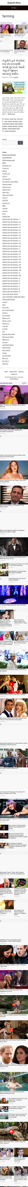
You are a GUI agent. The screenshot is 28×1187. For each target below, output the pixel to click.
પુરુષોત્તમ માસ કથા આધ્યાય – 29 (11, 270)
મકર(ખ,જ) (5, 307)
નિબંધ (4, 214)
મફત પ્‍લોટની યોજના (8, 310)
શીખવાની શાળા (6, 347)
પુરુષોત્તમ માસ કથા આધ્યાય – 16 (11, 238)
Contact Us (14, 374)
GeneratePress (14, 379)
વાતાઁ (3, 331)
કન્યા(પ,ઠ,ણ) (6, 173)
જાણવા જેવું (13, 119)
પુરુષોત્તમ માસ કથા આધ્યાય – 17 (11, 240)
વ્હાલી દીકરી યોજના (7, 345)
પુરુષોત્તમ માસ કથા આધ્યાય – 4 (11, 278)
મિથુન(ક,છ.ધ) (6, 318)
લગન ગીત (5, 326)
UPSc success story (8, 160)
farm (5, 121)
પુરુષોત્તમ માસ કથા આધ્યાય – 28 (11, 267)
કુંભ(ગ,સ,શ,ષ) (6, 179)
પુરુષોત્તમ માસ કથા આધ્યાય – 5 (11, 281)
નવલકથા (4, 208)
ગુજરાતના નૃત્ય (6, 187)
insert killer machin (8, 124)
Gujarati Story (14, 3)
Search (4, 139)
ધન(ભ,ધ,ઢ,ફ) (6, 203)
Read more (11, 114)
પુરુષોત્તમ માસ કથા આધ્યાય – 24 (11, 262)
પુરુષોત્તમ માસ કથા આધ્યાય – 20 (11, 251)
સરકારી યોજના (6, 356)
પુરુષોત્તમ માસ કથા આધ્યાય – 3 (11, 273)
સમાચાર (4, 353)
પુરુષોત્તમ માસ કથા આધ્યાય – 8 (11, 289)
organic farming (12, 126)
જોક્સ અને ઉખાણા (7, 195)
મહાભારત (4, 313)
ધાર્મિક (4, 206)
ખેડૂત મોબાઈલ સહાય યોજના (10, 182)
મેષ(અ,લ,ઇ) (5, 323)
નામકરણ (4, 211)
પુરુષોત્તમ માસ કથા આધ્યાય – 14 (11, 232)
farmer (10, 121)
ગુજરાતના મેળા (6, 190)
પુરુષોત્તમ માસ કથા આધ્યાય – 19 (11, 246)
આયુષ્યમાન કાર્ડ (6, 165)
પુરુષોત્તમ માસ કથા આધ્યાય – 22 (11, 256)
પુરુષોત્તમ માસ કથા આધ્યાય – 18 (11, 243)
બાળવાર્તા (4, 302)
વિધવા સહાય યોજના (8, 337)
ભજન (4, 305)
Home (6, 371)
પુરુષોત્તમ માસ (6, 216)
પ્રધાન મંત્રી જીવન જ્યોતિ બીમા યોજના (13, 297)
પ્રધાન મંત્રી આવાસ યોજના (10, 294)
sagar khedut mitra (14, 128)
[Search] (20, 143)
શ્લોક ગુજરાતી (6, 350)
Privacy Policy (13, 371)
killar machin (19, 124)
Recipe (4, 152)
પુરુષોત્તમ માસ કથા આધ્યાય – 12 (11, 227)
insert (20, 121)
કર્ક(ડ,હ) (4, 176)
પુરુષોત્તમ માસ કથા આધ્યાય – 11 (11, 224)
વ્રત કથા (4, 342)
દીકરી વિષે (5, 200)
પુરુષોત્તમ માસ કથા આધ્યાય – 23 (11, 259)
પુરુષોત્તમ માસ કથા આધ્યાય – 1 (11, 219)
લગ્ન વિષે (4, 329)
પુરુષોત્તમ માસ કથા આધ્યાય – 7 (11, 286)
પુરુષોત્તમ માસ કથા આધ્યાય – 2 (11, 248)
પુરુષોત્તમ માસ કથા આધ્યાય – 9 (11, 291)
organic (4, 126)
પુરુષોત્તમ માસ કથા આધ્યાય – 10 (11, 222)
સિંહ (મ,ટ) (5, 358)
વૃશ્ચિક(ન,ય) (5, 339)
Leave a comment (10, 131)
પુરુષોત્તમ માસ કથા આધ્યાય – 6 (11, 283)
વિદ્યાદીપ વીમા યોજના (8, 334)
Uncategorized (7, 157)
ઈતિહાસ (6, 119)
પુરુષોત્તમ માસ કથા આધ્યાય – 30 (11, 275)
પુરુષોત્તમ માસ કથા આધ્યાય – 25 (11, 264)
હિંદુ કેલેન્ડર (5, 361)
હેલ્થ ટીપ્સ (20, 119)
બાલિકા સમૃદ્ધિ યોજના (8, 299)
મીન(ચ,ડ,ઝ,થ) (6, 321)
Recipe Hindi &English (9, 155)
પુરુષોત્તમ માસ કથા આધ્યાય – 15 (11, 235)
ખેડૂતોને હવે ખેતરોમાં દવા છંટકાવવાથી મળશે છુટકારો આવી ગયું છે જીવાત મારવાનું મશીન (13, 67)
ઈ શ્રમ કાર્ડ (5, 168)
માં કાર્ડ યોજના (6, 315)
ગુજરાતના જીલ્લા (7, 184)
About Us (21, 371)
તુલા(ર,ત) (4, 198)
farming (15, 121)
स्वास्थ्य (4, 163)
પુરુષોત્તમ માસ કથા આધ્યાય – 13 (11, 230)
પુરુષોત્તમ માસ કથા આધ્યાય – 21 (11, 254)
